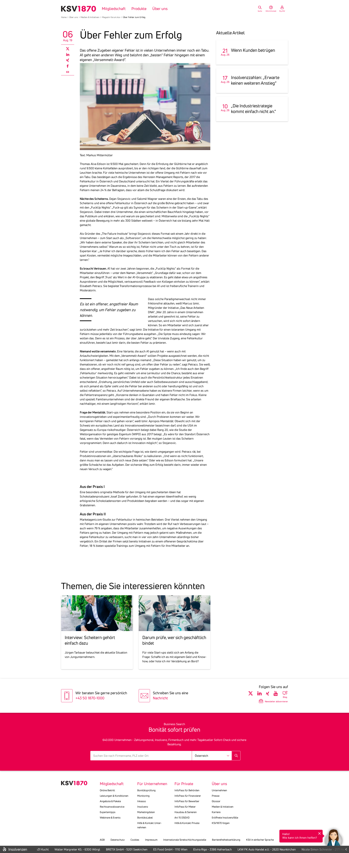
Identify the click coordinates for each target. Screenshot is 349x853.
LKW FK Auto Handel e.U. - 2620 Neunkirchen (259, 849)
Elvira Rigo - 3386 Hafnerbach (205, 849)
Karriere (216, 812)
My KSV (282, 11)
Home (64, 17)
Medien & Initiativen (90, 17)
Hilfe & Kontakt (271, 11)
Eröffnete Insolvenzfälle (225, 817)
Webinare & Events (110, 817)
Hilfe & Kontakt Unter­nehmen (149, 825)
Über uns (160, 9)
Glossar (216, 801)
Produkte (139, 9)
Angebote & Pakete (110, 801)
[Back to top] (345, 823)
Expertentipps (107, 812)
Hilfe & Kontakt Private (186, 823)
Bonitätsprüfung (146, 790)
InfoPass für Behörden (186, 790)
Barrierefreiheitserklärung (226, 839)
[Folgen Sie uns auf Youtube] (276, 693)
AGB (102, 839)
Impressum (151, 839)
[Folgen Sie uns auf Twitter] (250, 693)
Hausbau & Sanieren (185, 812)
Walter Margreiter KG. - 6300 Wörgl (70, 849)
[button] (333, 837)
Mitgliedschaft (114, 9)
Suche (260, 11)
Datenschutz (118, 839)
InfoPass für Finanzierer (187, 795)
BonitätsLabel (145, 817)
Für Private (183, 784)
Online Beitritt (107, 790)
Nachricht (160, 698)
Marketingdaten (146, 812)
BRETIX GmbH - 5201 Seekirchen (119, 849)
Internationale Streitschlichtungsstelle (184, 839)
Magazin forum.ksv (111, 17)
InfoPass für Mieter (185, 806)
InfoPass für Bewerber (186, 801)
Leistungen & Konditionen (114, 795)
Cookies (135, 839)
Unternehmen (219, 790)
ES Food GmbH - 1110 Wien (163, 849)
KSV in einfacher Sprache (260, 839)
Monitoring (143, 795)
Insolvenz (142, 806)
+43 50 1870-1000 (89, 698)
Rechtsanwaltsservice (112, 806)
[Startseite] (78, 9)
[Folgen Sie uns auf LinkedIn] (259, 693)
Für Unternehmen (152, 784)
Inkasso (141, 801)
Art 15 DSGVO (181, 817)
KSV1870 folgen (221, 823)
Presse (215, 795)
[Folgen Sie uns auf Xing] (267, 693)
